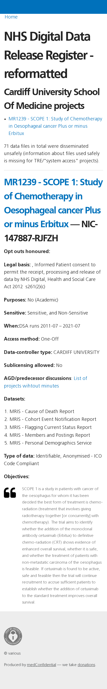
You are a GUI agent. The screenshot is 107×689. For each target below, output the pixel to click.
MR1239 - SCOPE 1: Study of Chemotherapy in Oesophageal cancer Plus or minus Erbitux (55, 127)
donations (86, 665)
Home (11, 17)
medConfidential (41, 665)
